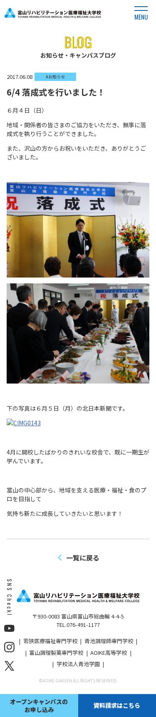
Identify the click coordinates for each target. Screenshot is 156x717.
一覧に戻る (82, 558)
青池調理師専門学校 (108, 641)
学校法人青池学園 (78, 664)
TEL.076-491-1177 (78, 625)
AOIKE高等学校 (108, 652)
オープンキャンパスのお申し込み (39, 705)
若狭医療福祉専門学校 (50, 641)
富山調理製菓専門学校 (56, 652)
